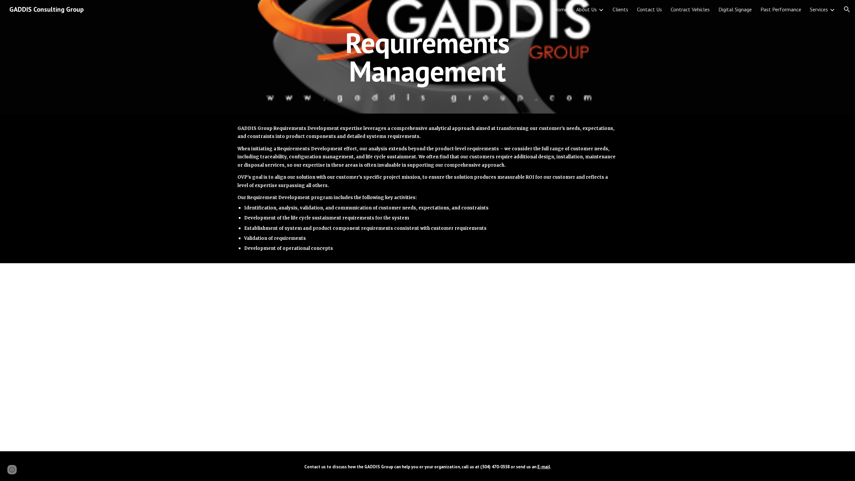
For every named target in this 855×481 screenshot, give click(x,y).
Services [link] (819, 9)
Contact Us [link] (649, 9)
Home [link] (560, 9)
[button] (847, 9)
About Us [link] (586, 9)
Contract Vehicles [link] (690, 9)
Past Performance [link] (780, 9)
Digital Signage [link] (735, 9)
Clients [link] (620, 9)
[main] (427, 57)
